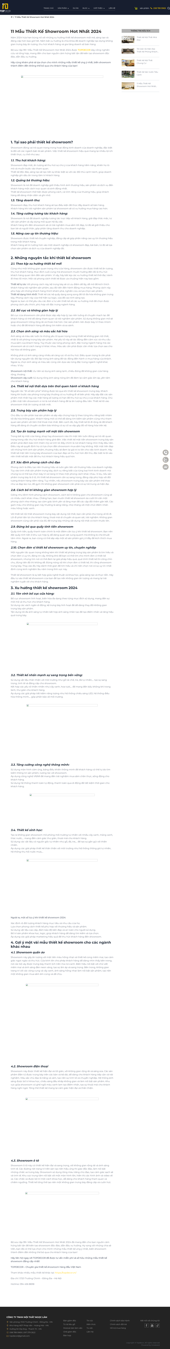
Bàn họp (67, 1335)
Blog (85, 8)
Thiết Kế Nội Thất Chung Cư (145, 61)
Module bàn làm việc (72, 1328)
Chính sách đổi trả (118, 1324)
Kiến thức (91, 1324)
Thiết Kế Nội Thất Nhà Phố (147, 38)
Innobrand (155, 1345)
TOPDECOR (84, 50)
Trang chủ (49, 8)
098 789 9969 (159, 8)
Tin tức (90, 1321)
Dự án (75, 8)
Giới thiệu (98, 8)
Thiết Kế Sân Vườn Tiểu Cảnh (147, 73)
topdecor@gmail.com (19, 1336)
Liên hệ (112, 8)
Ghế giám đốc (69, 1332)
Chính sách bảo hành (120, 1321)
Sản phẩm (62, 8)
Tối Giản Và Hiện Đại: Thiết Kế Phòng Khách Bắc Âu (147, 50)
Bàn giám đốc (69, 1321)
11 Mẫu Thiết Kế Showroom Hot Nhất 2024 (34, 17)
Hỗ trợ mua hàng (118, 1328)
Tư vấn (90, 1328)
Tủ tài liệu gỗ (69, 1324)
